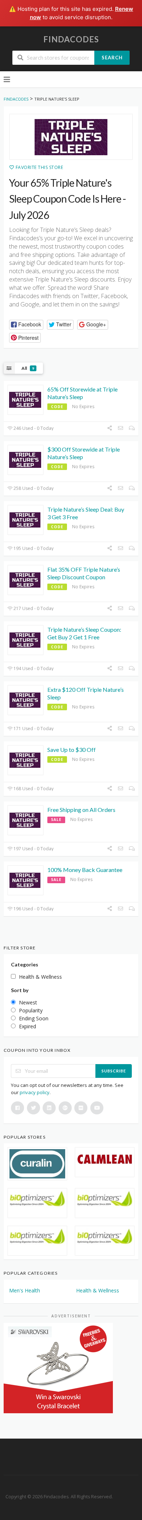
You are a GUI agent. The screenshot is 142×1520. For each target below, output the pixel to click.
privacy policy (35, 1092)
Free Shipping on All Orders (81, 809)
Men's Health (24, 1290)
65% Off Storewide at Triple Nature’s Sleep (82, 393)
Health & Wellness (97, 1290)
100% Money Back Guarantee (84, 869)
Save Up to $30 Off (71, 749)
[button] (26, 325)
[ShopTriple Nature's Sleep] (71, 137)
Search (112, 57)
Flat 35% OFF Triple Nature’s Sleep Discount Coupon (83, 573)
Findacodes (71, 39)
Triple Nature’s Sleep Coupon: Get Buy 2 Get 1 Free (84, 633)
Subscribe (114, 1070)
